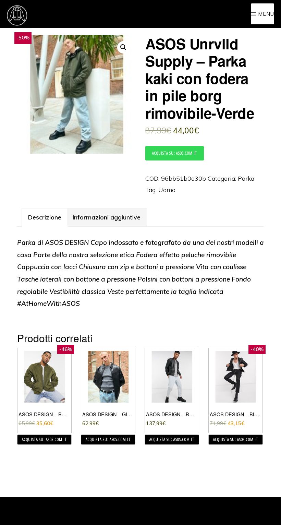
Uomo (166, 190)
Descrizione (44, 217)
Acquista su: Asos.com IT (174, 153)
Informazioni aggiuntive (106, 217)
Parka (246, 178)
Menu (266, 14)
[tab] (45, 217)
